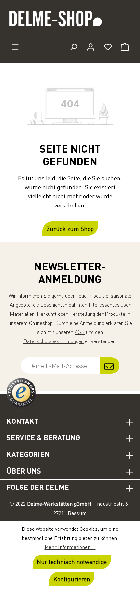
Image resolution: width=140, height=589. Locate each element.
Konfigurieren (71, 578)
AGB (80, 332)
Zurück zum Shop (70, 228)
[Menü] (15, 47)
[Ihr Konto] (90, 47)
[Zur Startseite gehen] (70, 21)
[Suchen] (73, 47)
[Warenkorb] (124, 47)
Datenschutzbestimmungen (53, 341)
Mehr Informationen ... (70, 547)
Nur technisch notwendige (72, 561)
